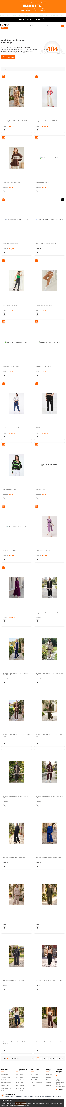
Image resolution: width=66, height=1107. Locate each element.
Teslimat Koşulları (6, 1077)
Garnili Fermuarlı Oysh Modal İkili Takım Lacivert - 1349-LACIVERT (15, 674)
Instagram (49, 1077)
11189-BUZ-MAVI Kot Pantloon (43, 366)
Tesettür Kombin (20, 1080)
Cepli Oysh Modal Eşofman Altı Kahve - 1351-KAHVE (49, 1041)
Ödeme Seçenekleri (36, 1082)
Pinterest (48, 1085)
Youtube (48, 1082)
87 (56, 1058)
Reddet (50, 1098)
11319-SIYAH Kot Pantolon (9, 550)
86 (53, 1058)
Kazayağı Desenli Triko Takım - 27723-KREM (47, 121)
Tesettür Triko (19, 1082)
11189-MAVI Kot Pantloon (42, 182)
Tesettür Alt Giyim (20, 1091)
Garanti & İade (5, 1085)
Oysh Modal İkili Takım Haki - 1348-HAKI (46, 919)
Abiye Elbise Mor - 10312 (9, 612)
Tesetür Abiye (19, 1074)
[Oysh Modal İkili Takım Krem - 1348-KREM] (16, 894)
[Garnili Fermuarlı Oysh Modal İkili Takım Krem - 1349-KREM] (49, 649)
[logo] (5, 24)
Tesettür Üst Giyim (21, 1085)
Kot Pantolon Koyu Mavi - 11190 (11, 428)
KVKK (2, 1091)
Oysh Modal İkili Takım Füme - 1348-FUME (13, 980)
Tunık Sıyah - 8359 (40, 489)
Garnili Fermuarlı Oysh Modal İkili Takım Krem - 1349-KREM (49, 674)
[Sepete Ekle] (4, 129)
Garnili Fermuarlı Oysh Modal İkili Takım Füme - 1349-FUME (16, 797)
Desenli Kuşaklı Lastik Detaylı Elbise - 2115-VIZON (15, 121)
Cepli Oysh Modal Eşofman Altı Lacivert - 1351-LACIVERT (14, 1042)
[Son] (62, 1058)
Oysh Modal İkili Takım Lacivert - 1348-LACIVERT (48, 857)
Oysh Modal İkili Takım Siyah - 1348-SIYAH (14, 857)
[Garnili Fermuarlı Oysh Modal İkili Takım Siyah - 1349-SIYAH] (49, 587)
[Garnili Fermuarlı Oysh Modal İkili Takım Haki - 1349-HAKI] (49, 710)
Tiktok (48, 1080)
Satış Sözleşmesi (6, 1082)
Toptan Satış (34, 1074)
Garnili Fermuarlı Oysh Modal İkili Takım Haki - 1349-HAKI (49, 735)
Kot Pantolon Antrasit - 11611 (10, 305)
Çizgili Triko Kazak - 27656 (9, 489)
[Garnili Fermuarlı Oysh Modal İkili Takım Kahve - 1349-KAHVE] (16, 710)
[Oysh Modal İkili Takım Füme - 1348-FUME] (16, 956)
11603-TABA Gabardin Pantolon (10, 243)
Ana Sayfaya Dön (9, 57)
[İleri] (59, 1058)
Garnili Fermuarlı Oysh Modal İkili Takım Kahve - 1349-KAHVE (16, 735)
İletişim (33, 1085)
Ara (63, 26)
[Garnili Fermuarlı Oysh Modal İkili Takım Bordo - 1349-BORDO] (49, 771)
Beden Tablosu (35, 1080)
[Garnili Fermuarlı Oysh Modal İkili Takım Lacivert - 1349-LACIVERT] (16, 649)
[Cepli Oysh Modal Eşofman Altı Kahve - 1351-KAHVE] (49, 1017)
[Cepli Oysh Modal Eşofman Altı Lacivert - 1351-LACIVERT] (16, 1017)
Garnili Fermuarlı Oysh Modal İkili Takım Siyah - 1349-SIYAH (49, 612)
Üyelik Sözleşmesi (6, 1080)
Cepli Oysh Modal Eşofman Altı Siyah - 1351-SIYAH (49, 980)
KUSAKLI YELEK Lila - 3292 (43, 550)
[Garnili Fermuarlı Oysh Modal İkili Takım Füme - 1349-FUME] (16, 771)
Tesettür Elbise (20, 1077)
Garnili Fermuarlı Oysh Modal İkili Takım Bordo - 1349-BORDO (49, 797)
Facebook (49, 1074)
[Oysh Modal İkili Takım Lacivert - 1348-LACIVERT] (49, 833)
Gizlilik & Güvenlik (6, 1088)
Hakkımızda (4, 1074)
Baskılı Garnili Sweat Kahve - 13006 (12, 182)
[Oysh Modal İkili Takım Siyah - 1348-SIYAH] (16, 833)
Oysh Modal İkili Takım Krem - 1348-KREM (13, 919)
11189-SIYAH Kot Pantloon (42, 428)
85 (50, 1058)
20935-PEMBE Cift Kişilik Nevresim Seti (46, 243)
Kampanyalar (34, 1077)
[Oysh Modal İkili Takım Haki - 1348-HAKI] (49, 894)
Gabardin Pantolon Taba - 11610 (44, 305)
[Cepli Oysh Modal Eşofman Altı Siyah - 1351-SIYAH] (49, 956)
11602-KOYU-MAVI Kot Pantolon (11, 366)
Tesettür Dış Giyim (21, 1088)
